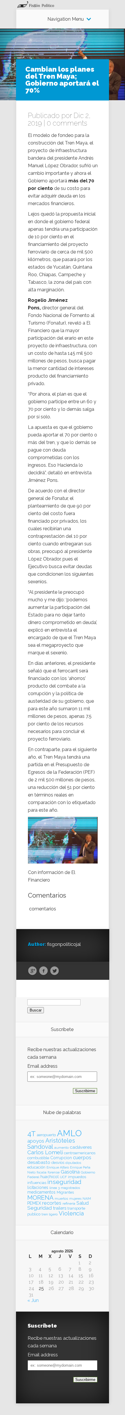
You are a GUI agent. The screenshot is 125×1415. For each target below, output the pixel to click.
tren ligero (50, 1214)
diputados (73, 1163)
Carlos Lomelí (45, 1152)
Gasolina (70, 1172)
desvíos (57, 1162)
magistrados (70, 1188)
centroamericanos (79, 1153)
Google (32, 971)
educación (36, 1167)
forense (54, 1172)
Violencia (71, 1213)
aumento (61, 1148)
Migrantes (65, 1192)
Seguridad (39, 1208)
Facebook (43, 971)
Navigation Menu (65, 19)
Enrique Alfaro (58, 1167)
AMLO (69, 1133)
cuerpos (82, 1157)
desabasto (38, 1162)
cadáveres (81, 1147)
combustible (38, 1158)
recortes (51, 1203)
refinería (69, 1203)
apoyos (35, 1141)
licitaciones (37, 1187)
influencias (36, 1182)
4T (31, 1134)
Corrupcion (61, 1157)
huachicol (49, 1176)
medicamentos (41, 1192)
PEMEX (34, 1203)
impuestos (77, 1177)
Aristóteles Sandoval (51, 1143)
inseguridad (64, 1181)
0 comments (67, 123)
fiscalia (42, 1172)
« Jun (33, 1300)
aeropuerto (46, 1135)
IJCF (63, 1177)
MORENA (40, 1197)
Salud (82, 1203)
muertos (61, 1199)
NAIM (87, 1198)
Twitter (54, 971)
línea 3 (54, 1188)
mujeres (75, 1198)
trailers (59, 1208)
